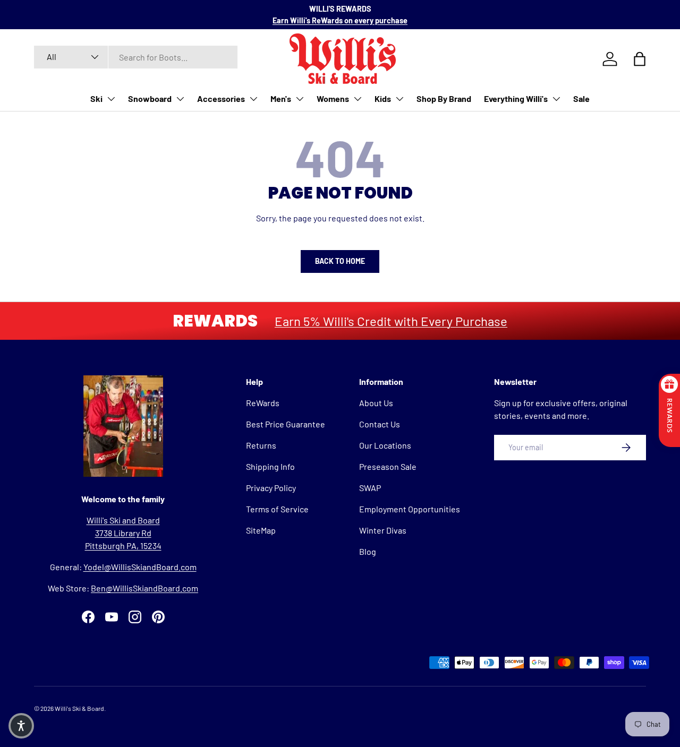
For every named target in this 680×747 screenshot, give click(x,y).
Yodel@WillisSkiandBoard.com (140, 567)
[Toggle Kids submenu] (399, 98)
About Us (376, 403)
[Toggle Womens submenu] (357, 98)
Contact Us (379, 424)
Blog (367, 551)
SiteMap (261, 530)
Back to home (340, 260)
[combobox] (135, 57)
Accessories (221, 98)
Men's (280, 98)
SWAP (370, 488)
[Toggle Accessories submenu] (253, 98)
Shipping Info (270, 466)
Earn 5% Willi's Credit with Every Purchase (391, 321)
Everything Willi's (516, 98)
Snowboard (150, 98)
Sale (581, 98)
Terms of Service (277, 509)
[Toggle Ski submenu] (111, 98)
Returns (261, 445)
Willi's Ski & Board (79, 708)
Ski (96, 98)
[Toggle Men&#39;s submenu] (299, 98)
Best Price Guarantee (285, 424)
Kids (383, 98)
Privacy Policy (271, 488)
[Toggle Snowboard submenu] (180, 98)
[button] (21, 726)
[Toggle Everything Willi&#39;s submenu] (556, 98)
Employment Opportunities (409, 509)
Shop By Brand (443, 98)
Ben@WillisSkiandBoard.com (144, 588)
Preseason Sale (387, 466)
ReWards (262, 403)
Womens (333, 98)
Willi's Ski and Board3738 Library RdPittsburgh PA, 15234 (123, 533)
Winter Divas (382, 530)
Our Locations (385, 445)
